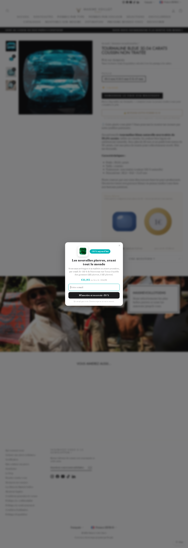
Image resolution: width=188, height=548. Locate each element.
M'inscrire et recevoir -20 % (94, 295)
